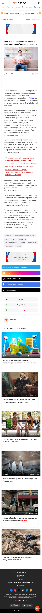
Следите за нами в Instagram (15, 273)
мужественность (11, 242)
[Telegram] (27, 590)
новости (8, 236)
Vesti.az (31, 98)
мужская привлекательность (25, 236)
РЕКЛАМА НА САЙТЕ (21, 573)
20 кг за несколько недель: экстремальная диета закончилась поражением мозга (19, 172)
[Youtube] (23, 590)
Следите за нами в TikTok (14, 278)
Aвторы (10, 7)
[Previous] (2, 13)
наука (23, 242)
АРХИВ (21, 579)
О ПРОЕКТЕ (21, 586)
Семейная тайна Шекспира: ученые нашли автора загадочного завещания (20, 159)
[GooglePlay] (15, 605)
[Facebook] (11, 590)
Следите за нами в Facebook (15, 284)
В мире (17, 7)
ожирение (22, 239)
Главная (27, 19)
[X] (19, 590)
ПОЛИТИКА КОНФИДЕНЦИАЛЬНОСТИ (21, 582)
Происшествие (27, 7)
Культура (37, 7)
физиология (32, 242)
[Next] (40, 13)
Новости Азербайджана (11, 13)
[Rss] (31, 590)
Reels (3, 7)
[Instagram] (15, 590)
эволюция (9, 246)
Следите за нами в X (12, 290)
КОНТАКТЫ (21, 576)
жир (7, 239)
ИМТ (13, 239)
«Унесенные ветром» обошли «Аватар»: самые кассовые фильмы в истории (21, 165)
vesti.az (18, 246)
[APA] (21, 600)
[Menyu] (3, 3)
